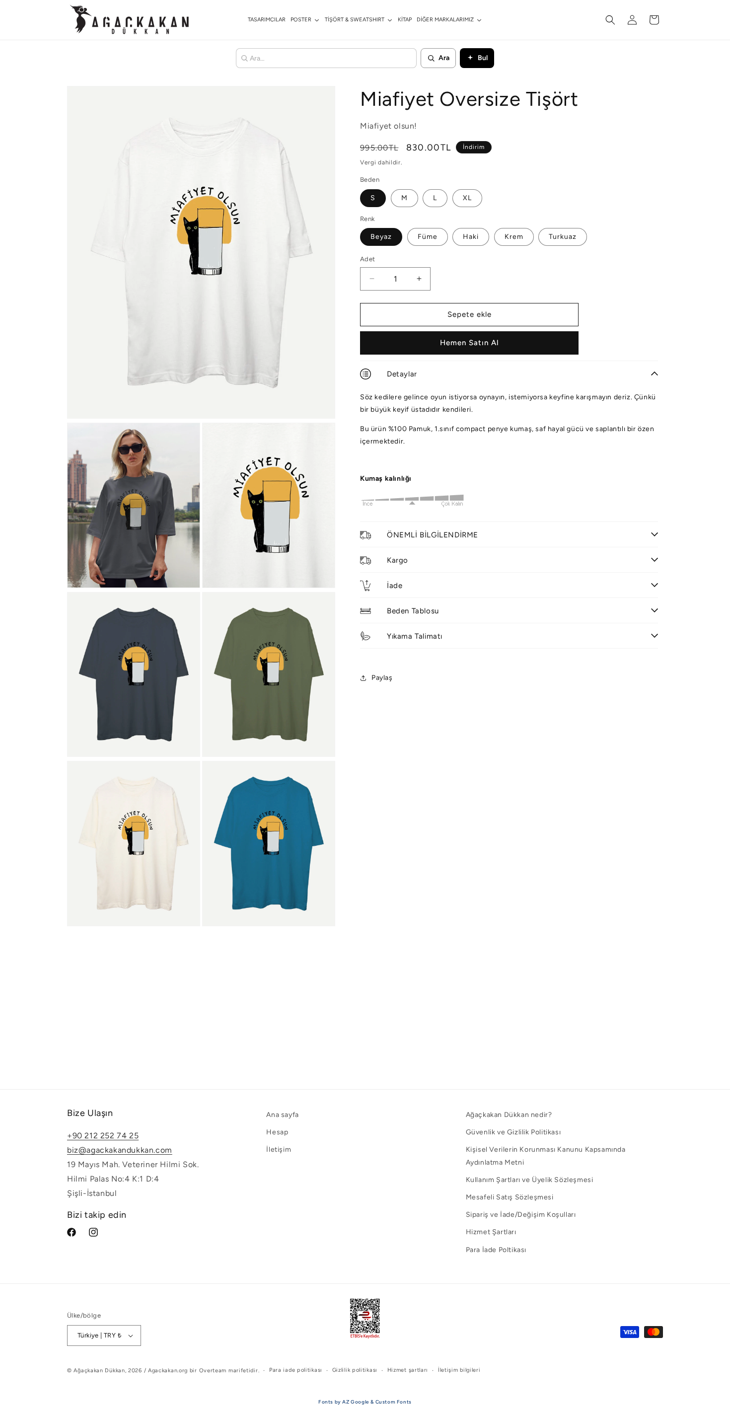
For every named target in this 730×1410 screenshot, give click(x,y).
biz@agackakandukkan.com (119, 1150)
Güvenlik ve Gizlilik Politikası (513, 1132)
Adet (367, 259)
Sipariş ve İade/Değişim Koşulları (521, 1214)
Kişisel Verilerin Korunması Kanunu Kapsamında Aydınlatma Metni (546, 1156)
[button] (610, 20)
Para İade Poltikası (496, 1250)
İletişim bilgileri (459, 1370)
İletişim (278, 1150)
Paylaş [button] (382, 677)
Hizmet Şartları (491, 1232)
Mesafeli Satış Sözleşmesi (510, 1197)
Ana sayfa (282, 1115)
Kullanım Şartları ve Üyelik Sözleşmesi (529, 1180)
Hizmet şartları (408, 1370)
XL (467, 198)
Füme (428, 236)
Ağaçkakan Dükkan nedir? (509, 1115)
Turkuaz (563, 236)
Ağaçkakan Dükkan (99, 1370)
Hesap (277, 1132)
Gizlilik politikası (354, 1370)
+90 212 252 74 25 (103, 1136)
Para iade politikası (295, 1370)
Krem (514, 236)
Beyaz (381, 236)
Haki (471, 236)
